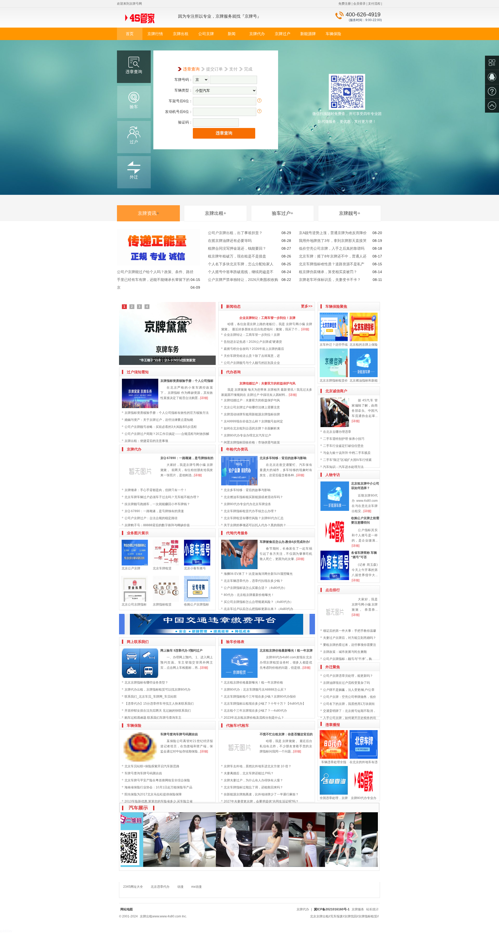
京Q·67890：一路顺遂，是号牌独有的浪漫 (154, 511)
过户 (134, 142)
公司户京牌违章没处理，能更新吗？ (348, 676)
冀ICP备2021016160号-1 (332, 909)
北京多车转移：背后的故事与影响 (283, 458)
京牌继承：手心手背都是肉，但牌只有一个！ (155, 490)
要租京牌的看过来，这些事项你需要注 (349, 645)
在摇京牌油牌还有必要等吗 (230, 241)
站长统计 (372, 909)
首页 (130, 34)
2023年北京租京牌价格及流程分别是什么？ (254, 717)
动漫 (180, 887)
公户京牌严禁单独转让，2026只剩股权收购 (243, 280)
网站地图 (126, 909)
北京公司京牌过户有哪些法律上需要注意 (252, 407)
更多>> (306, 306)
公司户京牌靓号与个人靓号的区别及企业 (252, 363)
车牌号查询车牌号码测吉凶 (179, 734)
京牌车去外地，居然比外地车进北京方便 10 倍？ (257, 766)
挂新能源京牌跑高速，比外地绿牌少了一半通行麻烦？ (261, 794)
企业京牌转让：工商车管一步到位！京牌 (267, 318)
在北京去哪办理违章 (337, 432)
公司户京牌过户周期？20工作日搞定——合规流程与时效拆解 (166, 434)
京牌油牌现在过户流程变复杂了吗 (346, 683)
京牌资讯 (148, 213)
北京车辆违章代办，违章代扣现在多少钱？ (253, 581)
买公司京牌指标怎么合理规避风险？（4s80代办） (258, 602)
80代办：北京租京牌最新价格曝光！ (249, 595)
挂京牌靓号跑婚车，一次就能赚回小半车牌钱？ (157, 504)
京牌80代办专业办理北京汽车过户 (247, 435)
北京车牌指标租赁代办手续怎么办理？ (250, 511)
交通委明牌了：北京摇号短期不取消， (349, 711)
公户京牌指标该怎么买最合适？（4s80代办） (255, 588)
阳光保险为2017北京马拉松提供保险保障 (153, 794)
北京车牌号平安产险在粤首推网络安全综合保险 (157, 780)
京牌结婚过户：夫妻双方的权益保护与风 (267, 383)
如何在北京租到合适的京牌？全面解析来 (252, 428)
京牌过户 (282, 34)
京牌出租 (180, 34)
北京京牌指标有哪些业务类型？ (146, 682)
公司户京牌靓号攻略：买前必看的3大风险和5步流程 (160, 427)
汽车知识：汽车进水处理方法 (343, 467)
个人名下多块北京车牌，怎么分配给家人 (240, 264)
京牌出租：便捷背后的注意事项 (146, 441)
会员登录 (359, 3)
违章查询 (134, 71)
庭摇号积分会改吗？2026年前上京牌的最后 (254, 349)
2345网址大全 (133, 887)
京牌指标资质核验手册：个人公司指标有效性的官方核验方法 (166, 413)
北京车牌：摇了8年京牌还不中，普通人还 (332, 256)
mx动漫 (196, 887)
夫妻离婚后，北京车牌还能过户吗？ (249, 773)
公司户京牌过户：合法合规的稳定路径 (151, 518)
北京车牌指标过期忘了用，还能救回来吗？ (253, 787)
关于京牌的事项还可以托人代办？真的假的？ (255, 525)
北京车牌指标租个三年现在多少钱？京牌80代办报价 (260, 696)
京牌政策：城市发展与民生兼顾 (345, 652)
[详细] (204, 398)
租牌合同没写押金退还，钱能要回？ (237, 248)
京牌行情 (155, 34)
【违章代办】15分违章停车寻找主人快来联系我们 (159, 703)
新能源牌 (308, 34)
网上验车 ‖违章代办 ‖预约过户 (181, 650)
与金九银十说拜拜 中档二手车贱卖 (347, 453)
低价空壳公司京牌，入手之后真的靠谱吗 (331, 248)
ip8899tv (6, 931)
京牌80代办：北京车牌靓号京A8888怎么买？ (255, 689)
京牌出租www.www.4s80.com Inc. (163, 916)
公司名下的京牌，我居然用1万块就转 (349, 704)
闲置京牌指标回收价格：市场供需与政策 (252, 442)
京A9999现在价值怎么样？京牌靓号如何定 (253, 421)
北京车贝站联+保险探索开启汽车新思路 (151, 766)
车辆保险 (333, 34)
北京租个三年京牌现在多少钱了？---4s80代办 (255, 710)
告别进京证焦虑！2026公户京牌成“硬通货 (253, 342)
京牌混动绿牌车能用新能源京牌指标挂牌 (252, 414)
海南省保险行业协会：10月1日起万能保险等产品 (158, 787)
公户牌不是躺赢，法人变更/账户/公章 (349, 690)
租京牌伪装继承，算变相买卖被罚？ (328, 272)
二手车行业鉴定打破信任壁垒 (343, 446)
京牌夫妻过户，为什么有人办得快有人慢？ (253, 780)
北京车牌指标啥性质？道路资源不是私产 (331, 264)
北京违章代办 (160, 887)
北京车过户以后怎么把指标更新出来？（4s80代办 (258, 609)
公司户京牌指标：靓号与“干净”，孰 (347, 659)
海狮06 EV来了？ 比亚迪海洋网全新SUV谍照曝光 (258, 574)
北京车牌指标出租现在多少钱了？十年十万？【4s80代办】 (265, 703)
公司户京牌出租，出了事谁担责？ (235, 233)
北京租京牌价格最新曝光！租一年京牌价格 (253, 682)
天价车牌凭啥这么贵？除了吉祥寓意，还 (252, 356)
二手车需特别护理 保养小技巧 (343, 439)
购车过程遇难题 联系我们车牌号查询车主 (152, 717)
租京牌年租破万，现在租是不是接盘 (237, 256)
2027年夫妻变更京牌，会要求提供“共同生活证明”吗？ (261, 801)
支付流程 (374, 3)
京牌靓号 (349, 213)
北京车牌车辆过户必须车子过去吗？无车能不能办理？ (161, 497)
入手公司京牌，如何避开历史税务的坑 (349, 718)
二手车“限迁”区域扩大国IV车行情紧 (347, 460)
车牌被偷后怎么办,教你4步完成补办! (285, 542)
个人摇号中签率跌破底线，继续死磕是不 (240, 272)
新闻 (231, 34)
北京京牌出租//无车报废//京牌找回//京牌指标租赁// (344, 916)
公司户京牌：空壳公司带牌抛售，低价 (349, 697)
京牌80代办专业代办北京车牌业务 (247, 504)
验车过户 (282, 213)
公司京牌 (206, 34)
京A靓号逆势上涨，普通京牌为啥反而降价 (333, 233)
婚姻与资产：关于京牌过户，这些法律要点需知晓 (158, 420)
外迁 (134, 177)
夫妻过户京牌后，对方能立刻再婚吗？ (349, 638)
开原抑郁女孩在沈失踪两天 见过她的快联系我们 (157, 710)
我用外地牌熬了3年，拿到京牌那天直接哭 (332, 241)
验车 (134, 107)
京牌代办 (257, 34)
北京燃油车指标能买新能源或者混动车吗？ (253, 497)
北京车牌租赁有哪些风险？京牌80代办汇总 (254, 518)
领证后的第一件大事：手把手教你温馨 (349, 631)
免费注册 (344, 3)
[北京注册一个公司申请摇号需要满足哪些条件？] (167, 333)
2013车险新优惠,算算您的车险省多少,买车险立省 (158, 801)
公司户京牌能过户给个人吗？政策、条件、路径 (155, 272)
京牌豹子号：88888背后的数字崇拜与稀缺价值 (157, 525)
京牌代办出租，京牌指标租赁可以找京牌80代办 (157, 689)
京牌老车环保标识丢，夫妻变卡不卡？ (330, 280)
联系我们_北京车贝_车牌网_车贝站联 (150, 696)
